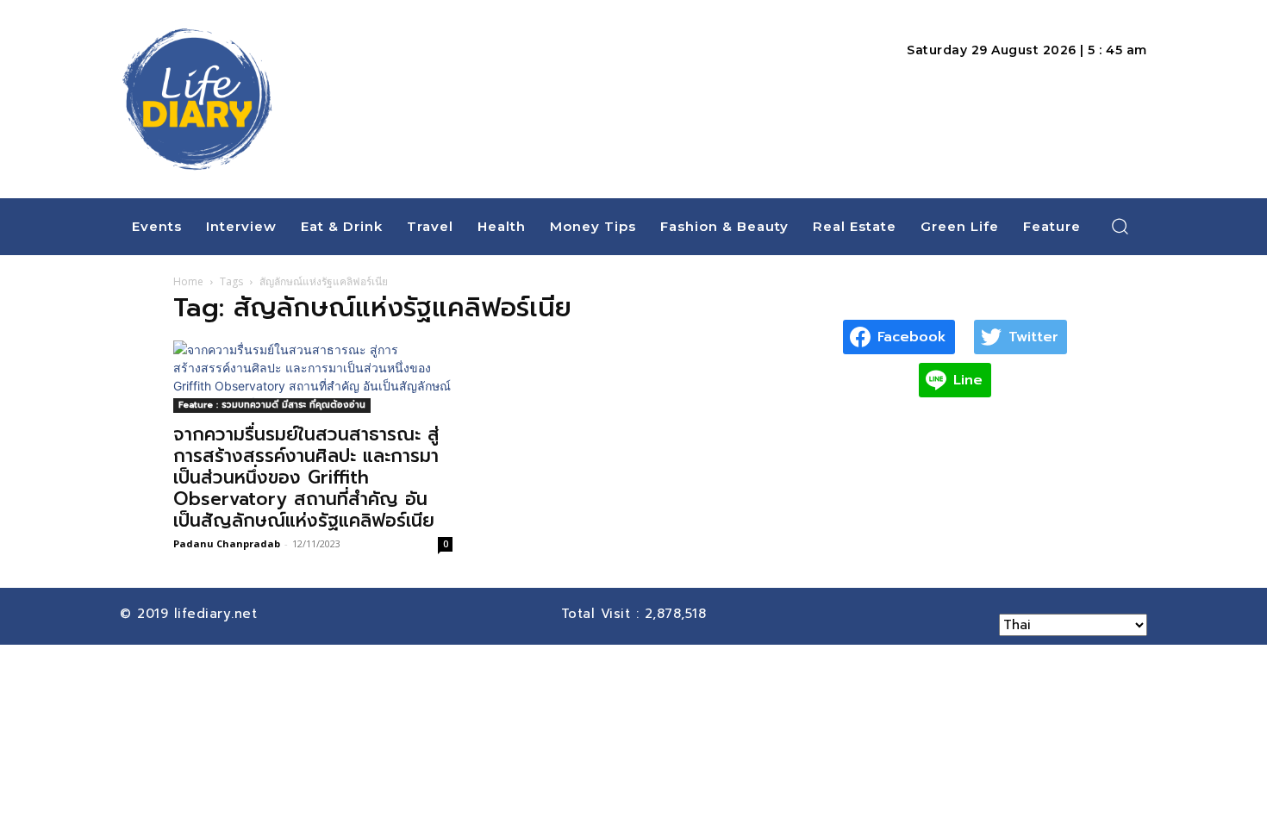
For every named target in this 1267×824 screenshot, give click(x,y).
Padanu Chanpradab (226, 543)
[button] (1120, 225)
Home (188, 281)
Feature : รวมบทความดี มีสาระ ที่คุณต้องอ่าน (271, 404)
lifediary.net (218, 613)
